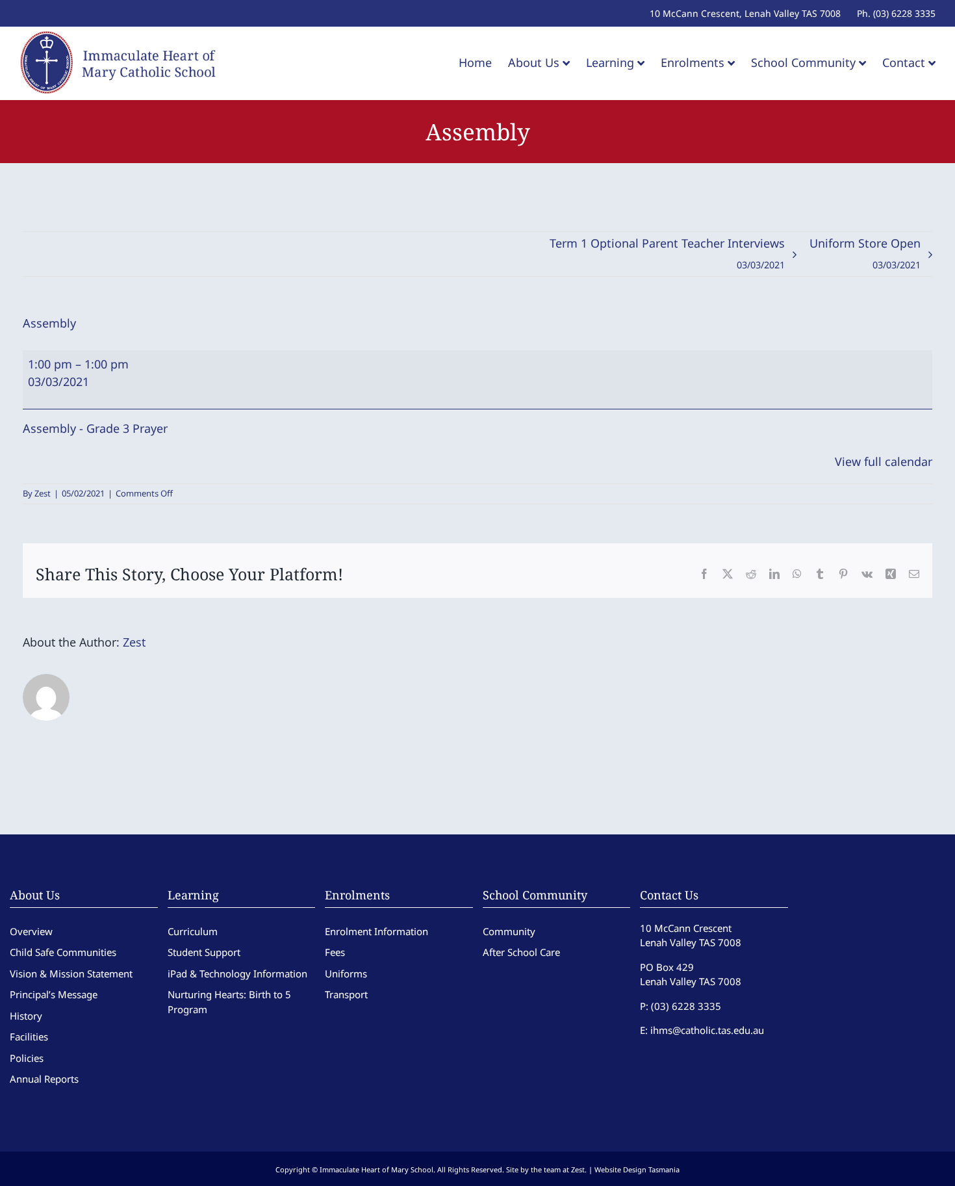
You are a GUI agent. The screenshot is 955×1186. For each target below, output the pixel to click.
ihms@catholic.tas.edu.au (707, 1030)
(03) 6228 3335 (686, 1005)
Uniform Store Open (865, 253)
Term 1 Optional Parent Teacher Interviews (667, 253)
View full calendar (883, 461)
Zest (42, 493)
